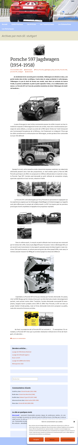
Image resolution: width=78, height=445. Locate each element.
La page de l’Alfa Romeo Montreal (21, 352)
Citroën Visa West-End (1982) (27, 394)
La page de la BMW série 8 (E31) (21, 361)
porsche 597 (13, 72)
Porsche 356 (63, 70)
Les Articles (31, 24)
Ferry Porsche (40, 70)
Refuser (52, 439)
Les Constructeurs (47, 24)
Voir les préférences (68, 439)
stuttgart (20, 72)
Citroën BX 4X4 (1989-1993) (26, 403)
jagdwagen (47, 70)
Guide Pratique (17, 24)
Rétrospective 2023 (17, 364)
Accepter (36, 439)
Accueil (4, 24)
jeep (52, 70)
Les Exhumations (64, 24)
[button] (74, 422)
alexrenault (30, 72)
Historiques (29, 70)
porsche (57, 70)
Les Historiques (8, 29)
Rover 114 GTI (16, 358)
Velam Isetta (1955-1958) (32, 400)
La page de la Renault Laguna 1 (20, 355)
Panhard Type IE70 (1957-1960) (28, 397)
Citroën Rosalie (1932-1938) (28, 391)
